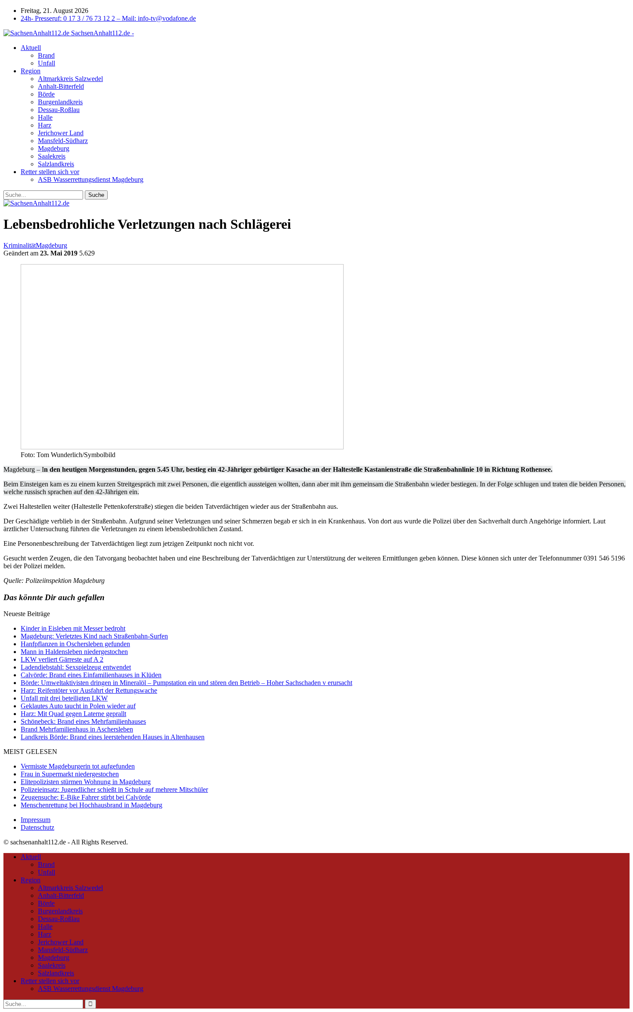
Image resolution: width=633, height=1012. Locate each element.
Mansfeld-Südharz (63, 140)
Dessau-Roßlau (59, 109)
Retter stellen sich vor (50, 171)
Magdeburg (53, 148)
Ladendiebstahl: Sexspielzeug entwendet (76, 667)
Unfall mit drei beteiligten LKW (64, 698)
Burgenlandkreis (60, 102)
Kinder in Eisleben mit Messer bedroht (73, 628)
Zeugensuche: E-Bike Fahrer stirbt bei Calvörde (86, 797)
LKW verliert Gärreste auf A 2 (62, 659)
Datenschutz (37, 827)
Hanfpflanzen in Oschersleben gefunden (75, 644)
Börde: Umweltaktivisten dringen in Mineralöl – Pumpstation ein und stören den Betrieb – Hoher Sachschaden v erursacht (186, 682)
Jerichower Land (61, 133)
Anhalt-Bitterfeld (61, 86)
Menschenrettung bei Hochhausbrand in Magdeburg (91, 805)
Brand (46, 55)
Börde (46, 94)
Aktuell (31, 47)
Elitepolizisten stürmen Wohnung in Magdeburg (86, 781)
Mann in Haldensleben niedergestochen (74, 651)
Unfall (46, 63)
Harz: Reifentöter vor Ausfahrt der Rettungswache (89, 690)
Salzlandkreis (56, 164)
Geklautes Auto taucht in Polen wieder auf (78, 706)
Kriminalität (19, 245)
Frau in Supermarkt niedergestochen (70, 774)
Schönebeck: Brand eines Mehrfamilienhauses (83, 721)
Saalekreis (51, 156)
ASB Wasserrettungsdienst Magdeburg (90, 179)
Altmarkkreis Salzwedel (70, 78)
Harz (44, 125)
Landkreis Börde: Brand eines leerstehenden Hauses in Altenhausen (113, 737)
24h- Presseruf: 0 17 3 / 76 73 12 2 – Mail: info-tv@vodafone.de (108, 18)
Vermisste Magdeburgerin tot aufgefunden (78, 766)
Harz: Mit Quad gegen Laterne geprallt (73, 713)
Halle (45, 117)
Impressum (35, 819)
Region (30, 71)
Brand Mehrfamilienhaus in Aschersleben (77, 729)
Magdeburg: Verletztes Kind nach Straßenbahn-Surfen (94, 636)
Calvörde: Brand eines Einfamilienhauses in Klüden (91, 675)
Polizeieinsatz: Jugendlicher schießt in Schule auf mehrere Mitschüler (114, 789)
